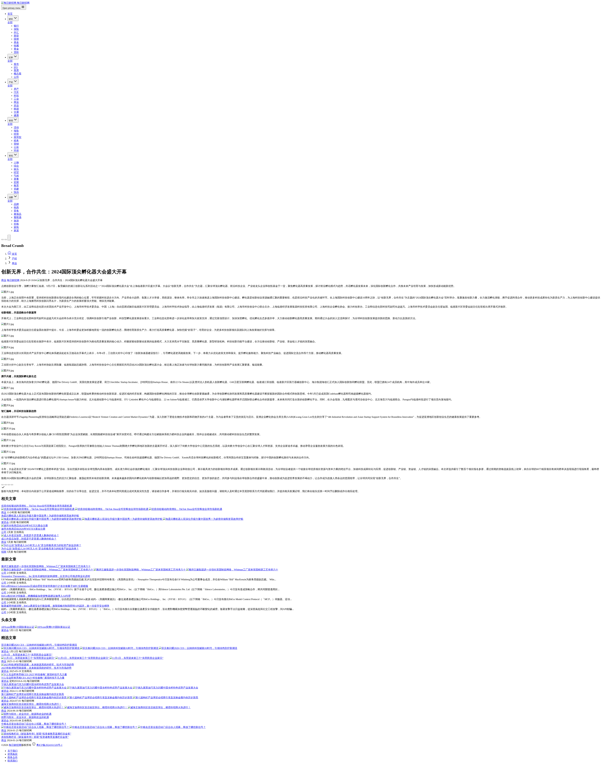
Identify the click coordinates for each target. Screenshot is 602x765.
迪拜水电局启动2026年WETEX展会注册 (23, 529)
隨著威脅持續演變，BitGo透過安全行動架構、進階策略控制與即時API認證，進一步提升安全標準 (55, 605)
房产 (16, 89)
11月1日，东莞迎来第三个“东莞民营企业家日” (26, 654)
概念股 (17, 73)
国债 (16, 39)
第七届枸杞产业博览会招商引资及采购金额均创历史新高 (32, 694)
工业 (16, 99)
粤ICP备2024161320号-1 (49, 745)
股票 (16, 70)
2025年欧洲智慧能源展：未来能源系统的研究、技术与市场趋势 (36, 668)
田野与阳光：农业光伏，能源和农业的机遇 (25, 717)
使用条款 (13, 754)
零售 (16, 210)
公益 (16, 147)
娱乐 (16, 169)
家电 (16, 227)
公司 (16, 77)
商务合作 (13, 757)
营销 (16, 143)
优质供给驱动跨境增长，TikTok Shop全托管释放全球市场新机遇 (36, 505)
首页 (10, 13)
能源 (16, 108)
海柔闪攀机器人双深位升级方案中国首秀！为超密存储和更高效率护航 (40, 515)
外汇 (16, 32)
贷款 (16, 52)
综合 (16, 165)
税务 (16, 140)
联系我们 (13, 760)
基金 (16, 42)
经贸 (16, 172)
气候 (16, 175)
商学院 (17, 137)
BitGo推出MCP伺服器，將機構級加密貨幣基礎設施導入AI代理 (36, 596)
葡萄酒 (17, 217)
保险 (16, 29)
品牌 (16, 204)
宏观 (16, 182)
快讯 (16, 192)
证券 (11, 57)
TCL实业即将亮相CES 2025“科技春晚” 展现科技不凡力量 (32, 677)
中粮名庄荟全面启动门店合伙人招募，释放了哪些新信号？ (33, 724)
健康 (16, 115)
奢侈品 (17, 214)
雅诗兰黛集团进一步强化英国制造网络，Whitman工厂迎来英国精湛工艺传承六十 (46, 566)
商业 (16, 102)
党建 (16, 188)
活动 (16, 127)
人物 (16, 162)
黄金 (16, 48)
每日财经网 (13, 280)
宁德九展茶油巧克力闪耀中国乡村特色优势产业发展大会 (32, 684)
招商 (3, 552)
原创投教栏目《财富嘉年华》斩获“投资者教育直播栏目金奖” (35, 737)
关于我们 (13, 750)
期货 (16, 35)
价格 (16, 224)
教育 (16, 185)
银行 (16, 25)
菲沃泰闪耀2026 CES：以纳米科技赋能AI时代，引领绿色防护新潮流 (39, 645)
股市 (16, 64)
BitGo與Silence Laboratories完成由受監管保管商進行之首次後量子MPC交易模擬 (44, 586)
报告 (16, 130)
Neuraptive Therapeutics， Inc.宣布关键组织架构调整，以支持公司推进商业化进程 (45, 576)
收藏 (16, 45)
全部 (10, 22)
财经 (11, 19)
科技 (16, 95)
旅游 (16, 220)
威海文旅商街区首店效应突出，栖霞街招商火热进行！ (31, 704)
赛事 (16, 179)
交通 (16, 112)
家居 (16, 230)
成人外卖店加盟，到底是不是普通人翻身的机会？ (28, 538)
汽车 (16, 92)
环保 (16, 150)
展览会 (5, 522)
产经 (11, 82)
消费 (11, 197)
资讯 (11, 156)
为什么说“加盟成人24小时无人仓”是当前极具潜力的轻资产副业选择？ (40, 548)
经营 (16, 134)
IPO (16, 67)
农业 (16, 105)
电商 (16, 207)
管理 (11, 120)
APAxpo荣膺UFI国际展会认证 (17, 627)
